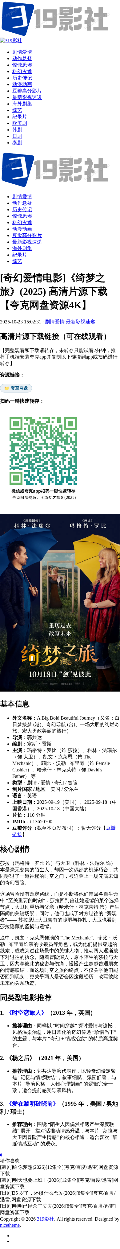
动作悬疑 (22, 203)
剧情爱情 (22, 196)
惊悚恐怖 (22, 216)
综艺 (17, 261)
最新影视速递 (27, 241)
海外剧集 (22, 248)
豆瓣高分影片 (27, 235)
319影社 (45, 1219)
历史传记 (22, 209)
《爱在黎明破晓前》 (32, 1103)
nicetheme (10, 1225)
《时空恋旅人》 (26, 1012)
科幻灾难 (22, 222)
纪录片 (19, 254)
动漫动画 (22, 229)
